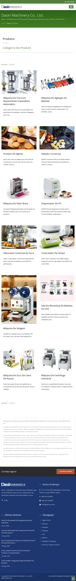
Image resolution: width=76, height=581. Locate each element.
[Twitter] (4, 500)
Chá (43, 534)
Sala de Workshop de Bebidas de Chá (56, 307)
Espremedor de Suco (53, 454)
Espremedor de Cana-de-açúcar (40, 454)
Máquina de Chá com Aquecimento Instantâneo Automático (16, 101)
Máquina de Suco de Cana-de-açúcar (17, 377)
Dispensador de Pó (51, 203)
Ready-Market (70, 576)
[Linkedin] (6, 500)
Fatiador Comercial (51, 153)
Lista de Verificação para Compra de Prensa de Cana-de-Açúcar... (18, 531)
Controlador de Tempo (53, 253)
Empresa (45, 524)
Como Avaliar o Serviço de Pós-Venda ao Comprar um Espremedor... (15, 552)
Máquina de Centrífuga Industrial (53, 377)
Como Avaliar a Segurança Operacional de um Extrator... (17, 562)
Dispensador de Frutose (9, 456)
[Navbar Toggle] (71, 6)
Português (71, 2)
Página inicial (46, 520)
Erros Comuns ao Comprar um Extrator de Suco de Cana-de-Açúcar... (18, 542)
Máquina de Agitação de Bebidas (54, 99)
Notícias (44, 537)
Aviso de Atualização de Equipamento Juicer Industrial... (16, 521)
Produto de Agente (13, 153)
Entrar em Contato (41, 456)
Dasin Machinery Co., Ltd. (22, 576)
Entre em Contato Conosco (51, 545)
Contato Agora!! (65, 471)
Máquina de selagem (14, 328)
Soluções (45, 527)
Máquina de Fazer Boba (15, 203)
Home (9, 23)
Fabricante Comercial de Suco (18, 253)
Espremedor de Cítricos (26, 454)
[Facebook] (2, 500)
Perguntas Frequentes (49, 541)
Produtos (15, 23)
